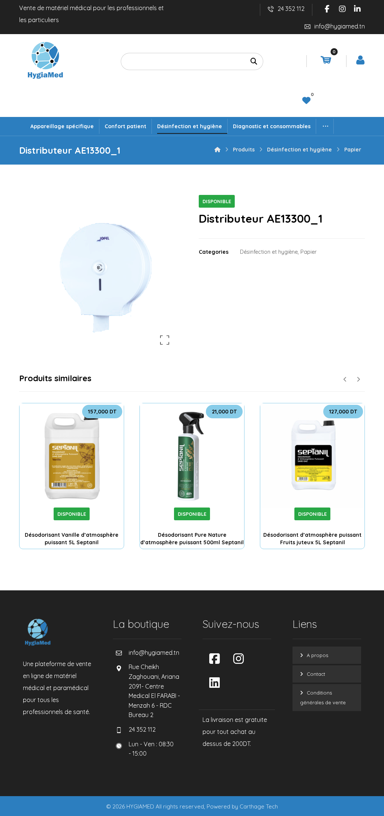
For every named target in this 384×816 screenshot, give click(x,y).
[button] (327, 8)
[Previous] (345, 379)
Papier (308, 252)
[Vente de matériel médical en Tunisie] (45, 60)
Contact (316, 674)
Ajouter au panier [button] (81, 504)
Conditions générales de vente (323, 697)
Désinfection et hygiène (269, 252)
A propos (317, 655)
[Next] (358, 379)
